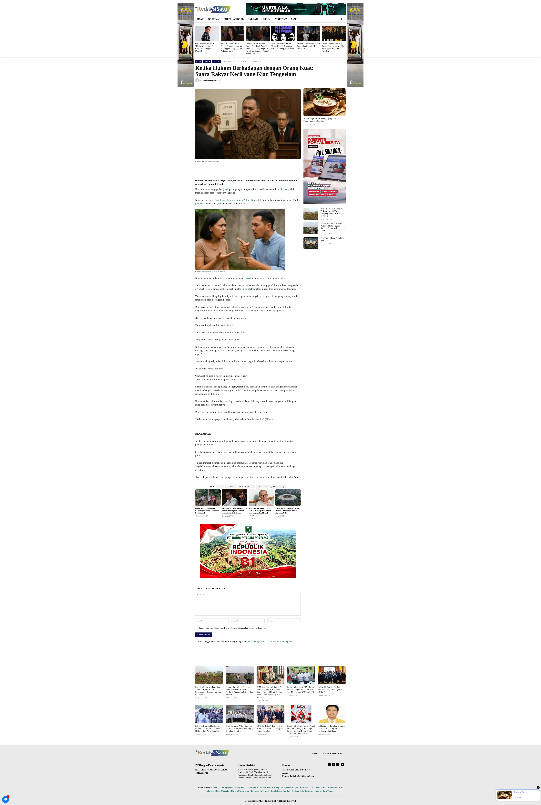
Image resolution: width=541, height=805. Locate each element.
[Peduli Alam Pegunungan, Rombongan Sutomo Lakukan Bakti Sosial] (208, 497)
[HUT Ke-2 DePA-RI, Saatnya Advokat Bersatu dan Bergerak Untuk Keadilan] (270, 714)
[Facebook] (216, 169)
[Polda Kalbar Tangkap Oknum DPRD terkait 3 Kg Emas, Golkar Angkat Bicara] (332, 714)
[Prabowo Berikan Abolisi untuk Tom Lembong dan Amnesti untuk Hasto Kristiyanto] (234, 497)
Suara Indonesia (329, 787)
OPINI (198, 61)
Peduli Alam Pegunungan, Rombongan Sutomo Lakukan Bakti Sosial (207, 510)
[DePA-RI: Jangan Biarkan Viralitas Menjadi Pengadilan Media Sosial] (332, 675)
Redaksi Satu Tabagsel (325, 791)
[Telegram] (248, 169)
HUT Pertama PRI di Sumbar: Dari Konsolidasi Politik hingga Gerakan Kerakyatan (240, 728)
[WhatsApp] (229, 169)
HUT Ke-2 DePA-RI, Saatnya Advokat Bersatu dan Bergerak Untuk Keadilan (270, 728)
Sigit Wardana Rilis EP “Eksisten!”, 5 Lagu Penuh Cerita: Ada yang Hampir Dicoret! (206, 47)
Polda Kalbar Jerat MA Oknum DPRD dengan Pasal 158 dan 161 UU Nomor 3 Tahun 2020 (300, 689)
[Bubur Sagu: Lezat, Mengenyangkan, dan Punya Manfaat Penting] (324, 102)
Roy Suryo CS (270, 487)
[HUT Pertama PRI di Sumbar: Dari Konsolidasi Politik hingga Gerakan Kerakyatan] (240, 714)
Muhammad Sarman (211, 80)
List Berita (316, 787)
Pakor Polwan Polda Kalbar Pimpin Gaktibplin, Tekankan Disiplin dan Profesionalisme (208, 728)
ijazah (226, 189)
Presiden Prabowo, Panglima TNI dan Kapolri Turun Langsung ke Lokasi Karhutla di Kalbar (332, 212)
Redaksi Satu (220, 787)
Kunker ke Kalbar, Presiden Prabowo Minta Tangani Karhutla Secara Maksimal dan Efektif (333, 227)
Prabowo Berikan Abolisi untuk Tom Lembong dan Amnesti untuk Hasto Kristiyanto (234, 510)
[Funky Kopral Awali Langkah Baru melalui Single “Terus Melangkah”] (309, 33)
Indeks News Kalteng (269, 787)
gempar (199, 203)
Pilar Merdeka (223, 791)
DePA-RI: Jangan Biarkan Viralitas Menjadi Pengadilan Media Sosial (330, 689)
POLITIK (216, 61)
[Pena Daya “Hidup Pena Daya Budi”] (310, 243)
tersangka (282, 487)
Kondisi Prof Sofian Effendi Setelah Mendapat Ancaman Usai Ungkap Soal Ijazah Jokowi (260, 511)
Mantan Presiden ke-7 (246, 487)
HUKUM (207, 61)
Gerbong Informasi (260, 791)
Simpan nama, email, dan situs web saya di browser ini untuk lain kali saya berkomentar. (232, 628)
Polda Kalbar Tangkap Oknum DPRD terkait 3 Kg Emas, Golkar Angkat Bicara (331, 728)
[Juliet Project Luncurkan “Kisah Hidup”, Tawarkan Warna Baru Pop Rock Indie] (283, 33)
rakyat (248, 278)
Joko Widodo (231, 487)
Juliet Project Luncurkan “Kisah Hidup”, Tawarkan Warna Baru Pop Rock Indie (282, 46)
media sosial (283, 189)
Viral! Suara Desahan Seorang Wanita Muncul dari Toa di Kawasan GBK (287, 510)
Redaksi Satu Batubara (302, 791)
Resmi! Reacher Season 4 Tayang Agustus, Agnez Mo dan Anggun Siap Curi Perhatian (333, 47)
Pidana (260, 487)
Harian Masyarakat (240, 791)
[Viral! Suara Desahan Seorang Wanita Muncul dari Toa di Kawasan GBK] (288, 497)
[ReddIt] (242, 169)
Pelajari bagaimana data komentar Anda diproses (270, 641)
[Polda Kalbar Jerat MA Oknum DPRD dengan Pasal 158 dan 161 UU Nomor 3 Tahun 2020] (301, 675)
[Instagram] (333, 764)
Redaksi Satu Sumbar (280, 791)
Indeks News (233, 787)
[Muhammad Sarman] (197, 80)
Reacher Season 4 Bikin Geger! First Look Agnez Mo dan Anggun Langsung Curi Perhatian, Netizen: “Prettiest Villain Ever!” (257, 48)
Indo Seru (304, 787)
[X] (222, 169)
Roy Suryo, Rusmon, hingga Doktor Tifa (235, 200)
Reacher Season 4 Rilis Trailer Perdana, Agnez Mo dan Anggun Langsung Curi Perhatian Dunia (232, 47)
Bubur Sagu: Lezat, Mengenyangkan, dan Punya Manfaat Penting (321, 119)
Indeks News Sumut (249, 787)
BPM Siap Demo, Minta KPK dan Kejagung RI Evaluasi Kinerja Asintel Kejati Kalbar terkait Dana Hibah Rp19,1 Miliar (269, 692)
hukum (245, 289)
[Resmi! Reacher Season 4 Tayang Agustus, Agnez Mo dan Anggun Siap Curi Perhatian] (334, 33)
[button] (342, 19)
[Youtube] (342, 764)
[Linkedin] (235, 169)
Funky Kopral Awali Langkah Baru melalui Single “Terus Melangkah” (308, 46)
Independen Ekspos (290, 787)
